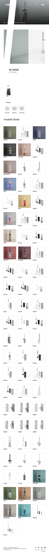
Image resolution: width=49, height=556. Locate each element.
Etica (10, 549)
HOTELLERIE (17, 22)
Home (4, 22)
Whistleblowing (6, 549)
